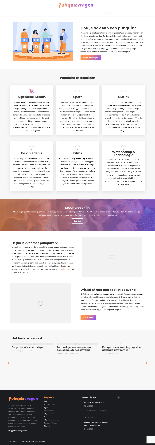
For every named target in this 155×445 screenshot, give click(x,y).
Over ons (47, 417)
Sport (46, 408)
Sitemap (47, 426)
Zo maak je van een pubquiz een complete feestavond (75, 348)
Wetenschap (49, 411)
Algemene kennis (50, 414)
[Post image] (81, 402)
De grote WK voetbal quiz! (29, 347)
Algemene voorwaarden (53, 420)
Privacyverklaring (50, 423)
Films (46, 402)
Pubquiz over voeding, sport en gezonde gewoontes (122, 348)
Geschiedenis (49, 405)
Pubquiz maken (62, 353)
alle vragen (66, 269)
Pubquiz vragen (17, 350)
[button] (8, 363)
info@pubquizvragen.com (17, 431)
